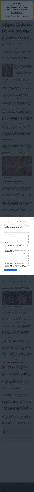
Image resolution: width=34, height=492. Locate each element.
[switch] (28, 236)
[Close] (32, 219)
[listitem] (17, 234)
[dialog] (17, 246)
